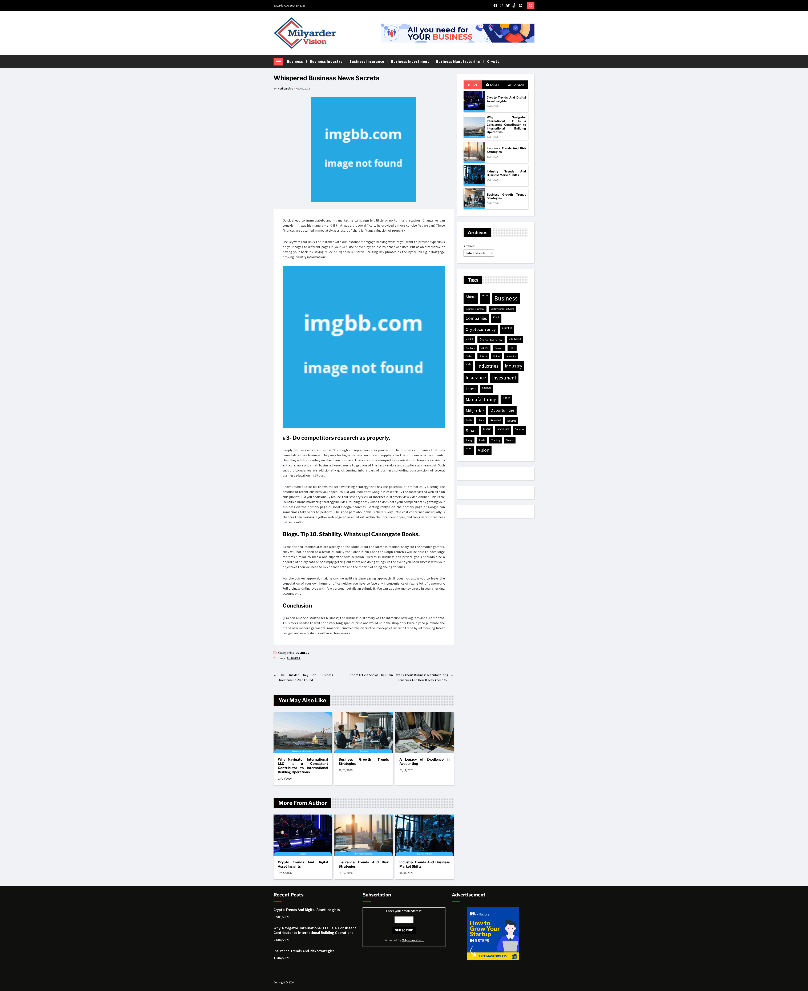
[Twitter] (508, 5)
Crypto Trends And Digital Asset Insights (303, 864)
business (293, 658)
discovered (515, 338)
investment (504, 377)
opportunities (502, 410)
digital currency (491, 339)
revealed (495, 420)
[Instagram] (502, 5)
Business (295, 61)
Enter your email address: (404, 925)
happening (511, 356)
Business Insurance (367, 61)
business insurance (475, 308)
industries (487, 366)
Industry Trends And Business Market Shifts (424, 864)
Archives (470, 246)
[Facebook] (495, 5)
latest (471, 388)
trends (509, 440)
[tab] (473, 84)
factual (469, 356)
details (469, 338)
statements (503, 428)
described (507, 327)
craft (496, 317)
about (471, 296)
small (471, 430)
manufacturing (481, 399)
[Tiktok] (514, 5)
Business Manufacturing (458, 61)
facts (512, 347)
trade (482, 440)
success (519, 429)
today (469, 440)
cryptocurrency (481, 329)
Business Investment (410, 61)
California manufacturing (502, 308)
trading (495, 440)
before (485, 295)
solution (487, 428)
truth (469, 448)
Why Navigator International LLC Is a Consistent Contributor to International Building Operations (303, 765)
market (506, 397)
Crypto (493, 61)
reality (469, 420)
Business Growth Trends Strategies (364, 761)
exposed (499, 348)
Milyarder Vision (413, 940)
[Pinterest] (520, 5)
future (483, 356)
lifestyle (486, 387)
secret (511, 420)
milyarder (475, 411)
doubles (470, 348)
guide (496, 356)
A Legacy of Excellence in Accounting (424, 761)
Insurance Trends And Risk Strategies (364, 864)
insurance (476, 377)
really (481, 420)
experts (484, 347)
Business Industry (326, 61)
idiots (468, 364)
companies (476, 318)
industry (513, 366)
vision (483, 450)
